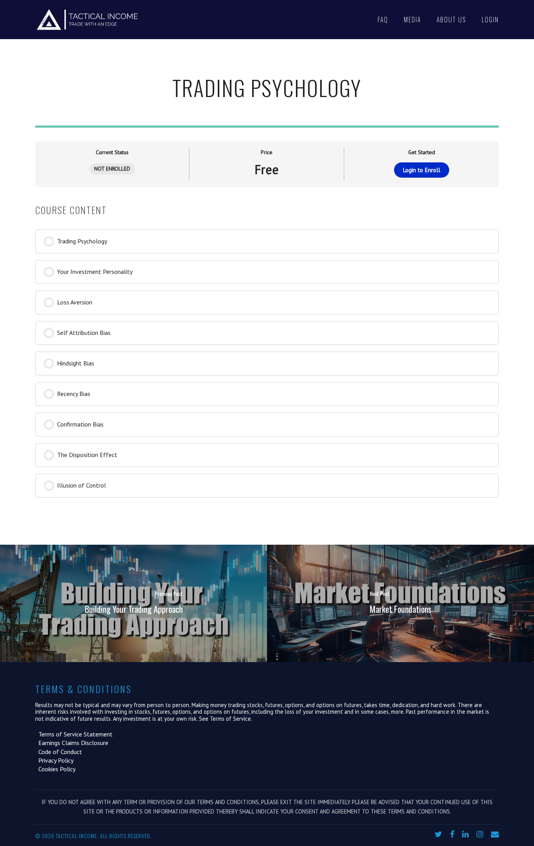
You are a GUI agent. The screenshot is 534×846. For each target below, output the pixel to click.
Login (490, 19)
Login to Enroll (421, 170)
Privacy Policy (54, 760)
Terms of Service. (231, 718)
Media (412, 19)
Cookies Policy (55, 769)
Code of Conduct (58, 752)
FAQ (383, 19)
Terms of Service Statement (74, 734)
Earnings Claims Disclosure (71, 743)
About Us (451, 19)
